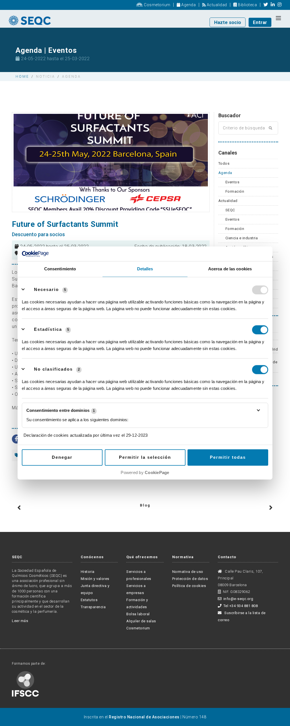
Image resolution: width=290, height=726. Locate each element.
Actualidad (216, 5)
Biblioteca (247, 5)
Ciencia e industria (241, 238)
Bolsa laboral (138, 614)
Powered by (145, 472)
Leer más (20, 621)
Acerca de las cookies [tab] (230, 269)
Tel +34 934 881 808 (240, 606)
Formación (234, 191)
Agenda (188, 5)
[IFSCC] (25, 683)
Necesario (46, 289)
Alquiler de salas (141, 621)
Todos (224, 163)
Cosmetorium (156, 5)
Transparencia (93, 607)
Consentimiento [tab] (60, 269)
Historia (88, 572)
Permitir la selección (145, 457)
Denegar (62, 457)
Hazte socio (227, 22)
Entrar (260, 22)
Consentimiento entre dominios (60, 410)
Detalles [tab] (145, 269)
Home (22, 77)
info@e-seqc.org (238, 599)
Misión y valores (95, 579)
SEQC (230, 210)
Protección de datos (190, 579)
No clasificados (53, 369)
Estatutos (89, 600)
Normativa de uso (187, 572)
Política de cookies (189, 586)
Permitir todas (228, 457)
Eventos (232, 182)
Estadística (48, 329)
